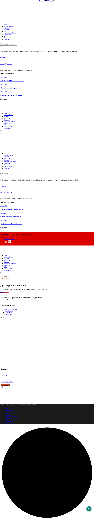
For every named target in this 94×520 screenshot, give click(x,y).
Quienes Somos (8, 26)
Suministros (7, 39)
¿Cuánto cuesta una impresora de (10, 88)
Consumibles (7, 34)
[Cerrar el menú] (0, 133)
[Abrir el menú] (0, 131)
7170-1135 (6, 237)
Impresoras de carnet (11, 309)
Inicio (5, 25)
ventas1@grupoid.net (6, 64)
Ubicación (7, 29)
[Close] (2, 387)
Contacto (6, 31)
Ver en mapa (5, 385)
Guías (5, 36)
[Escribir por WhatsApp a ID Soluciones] (89, 508)
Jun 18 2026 (3, 77)
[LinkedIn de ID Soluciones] (10, 243)
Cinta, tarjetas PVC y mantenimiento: (12, 81)
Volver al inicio (4, 292)
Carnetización (8, 38)
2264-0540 (3, 57)
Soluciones (7, 28)
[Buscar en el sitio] (17, 173)
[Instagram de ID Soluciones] (6, 243)
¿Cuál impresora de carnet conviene (11, 95)
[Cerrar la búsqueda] (0, 43)
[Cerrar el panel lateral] (0, 46)
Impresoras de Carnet (10, 33)
